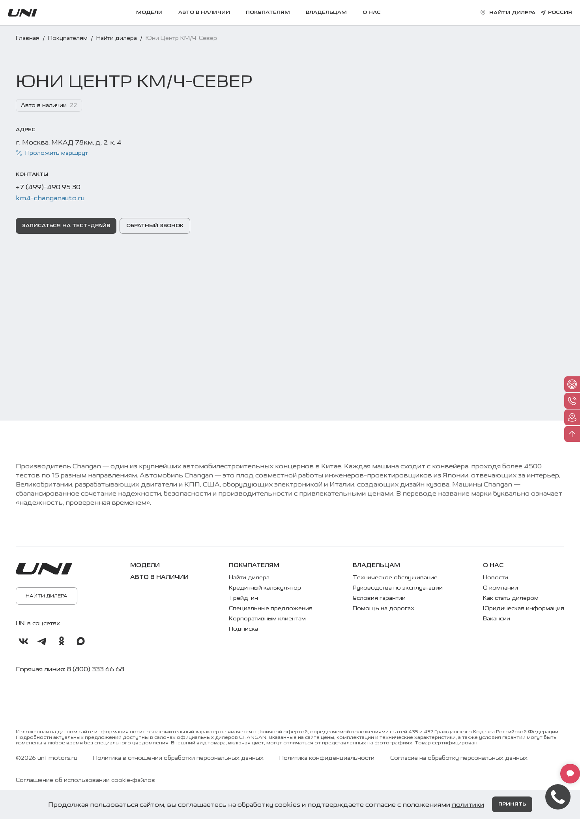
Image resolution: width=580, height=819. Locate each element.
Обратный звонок (154, 226)
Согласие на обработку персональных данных (459, 758)
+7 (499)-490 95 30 (48, 187)
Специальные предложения (270, 608)
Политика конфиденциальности (326, 758)
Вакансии (496, 618)
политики (468, 804)
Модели (149, 12)
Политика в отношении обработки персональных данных (178, 758)
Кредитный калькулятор (265, 587)
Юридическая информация (523, 608)
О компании (500, 587)
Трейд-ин (243, 598)
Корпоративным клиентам (267, 618)
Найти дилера (46, 596)
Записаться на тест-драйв (66, 226)
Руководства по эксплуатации (398, 587)
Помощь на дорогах (383, 608)
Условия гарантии (379, 598)
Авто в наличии (204, 12)
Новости (495, 577)
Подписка (243, 629)
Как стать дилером (511, 598)
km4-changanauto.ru (50, 198)
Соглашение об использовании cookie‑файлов (85, 780)
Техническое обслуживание (395, 577)
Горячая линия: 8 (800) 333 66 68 (70, 669)
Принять (512, 804)
